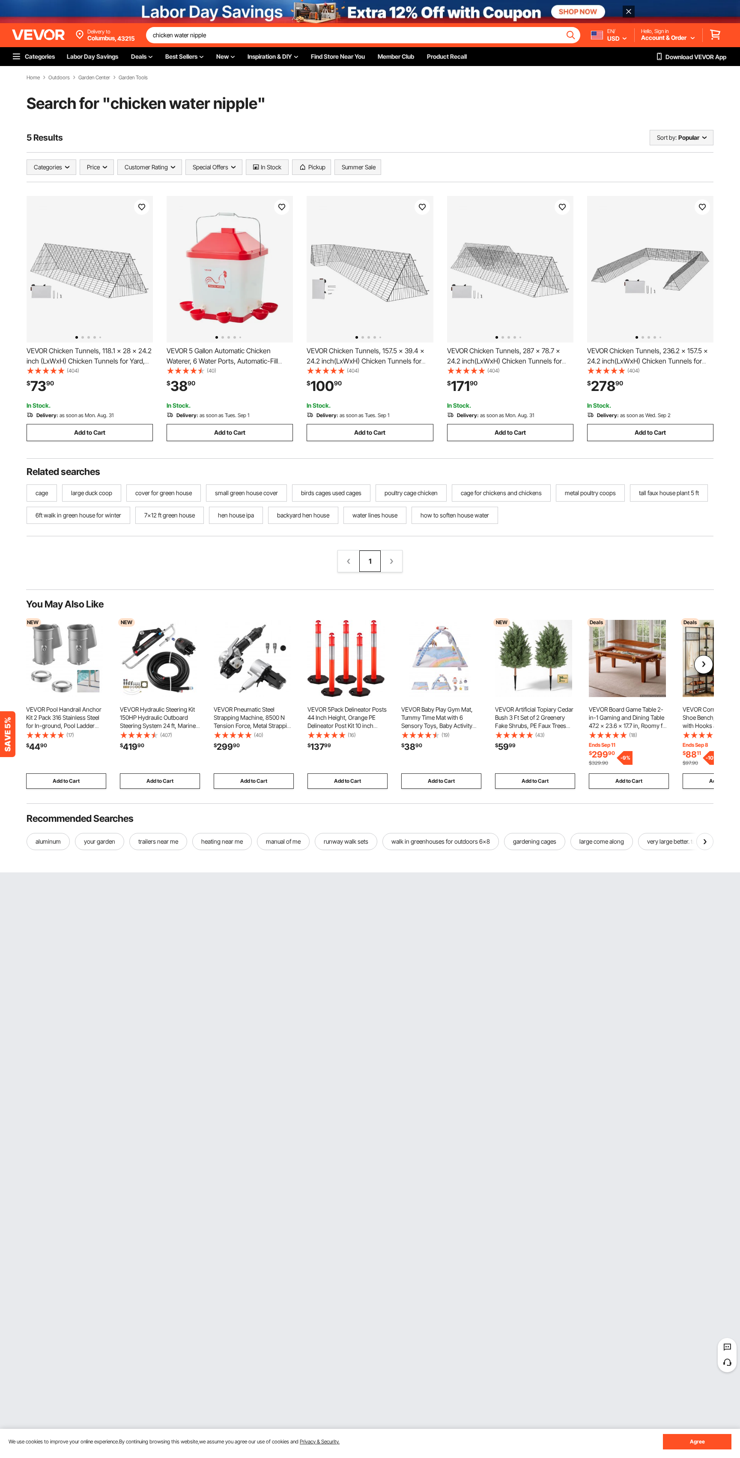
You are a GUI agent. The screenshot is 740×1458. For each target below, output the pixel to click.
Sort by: (667, 137)
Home (33, 78)
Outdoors (59, 78)
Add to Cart (89, 432)
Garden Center (94, 78)
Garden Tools (133, 78)
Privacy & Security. (320, 1441)
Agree (697, 1441)
